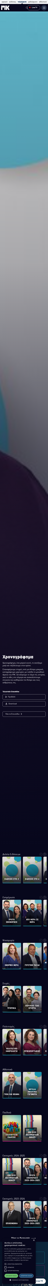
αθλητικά (43, 2)
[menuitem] (26, 8)
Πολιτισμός (9, 1027)
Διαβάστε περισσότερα (21, 1260)
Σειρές (6, 983)
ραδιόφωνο (32, 2)
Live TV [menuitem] (34, 7)
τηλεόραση (22, 2)
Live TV (39, 1281)
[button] (5, 1264)
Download (12, 704)
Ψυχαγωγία (8, 940)
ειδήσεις (12, 2)
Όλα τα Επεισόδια (12, 714)
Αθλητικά (7, 1070)
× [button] (34, 1240)
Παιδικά (7, 1113)
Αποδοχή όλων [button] (11, 1276)
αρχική (4, 2)
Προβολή (11, 697)
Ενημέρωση (9, 897)
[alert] (19, 1261)
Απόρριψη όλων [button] (26, 1276)
